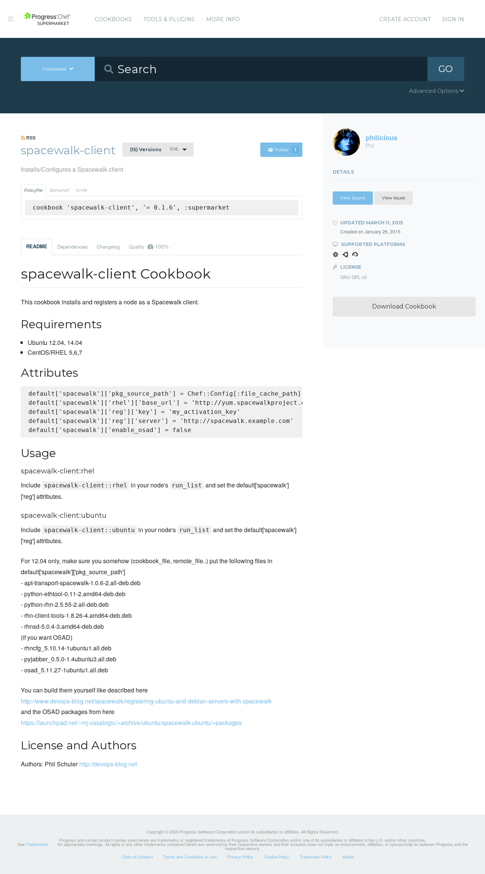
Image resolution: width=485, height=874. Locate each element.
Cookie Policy (276, 857)
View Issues (393, 197)
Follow (286, 149)
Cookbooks (113, 19)
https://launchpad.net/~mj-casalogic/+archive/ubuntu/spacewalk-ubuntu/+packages (131, 722)
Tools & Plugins (169, 19)
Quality (149, 246)
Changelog (108, 246)
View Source (352, 197)
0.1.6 (154, 149)
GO (445, 68)
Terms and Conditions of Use (190, 857)
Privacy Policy (240, 857)
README (36, 246)
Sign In (453, 19)
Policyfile (33, 190)
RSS (30, 137)
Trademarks (37, 844)
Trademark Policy (316, 857)
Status (348, 857)
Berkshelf (59, 190)
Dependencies (72, 246)
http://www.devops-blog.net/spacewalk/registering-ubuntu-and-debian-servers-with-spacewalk (146, 701)
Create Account (405, 19)
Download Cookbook (404, 306)
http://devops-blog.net (108, 764)
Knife (81, 190)
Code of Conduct (137, 857)
